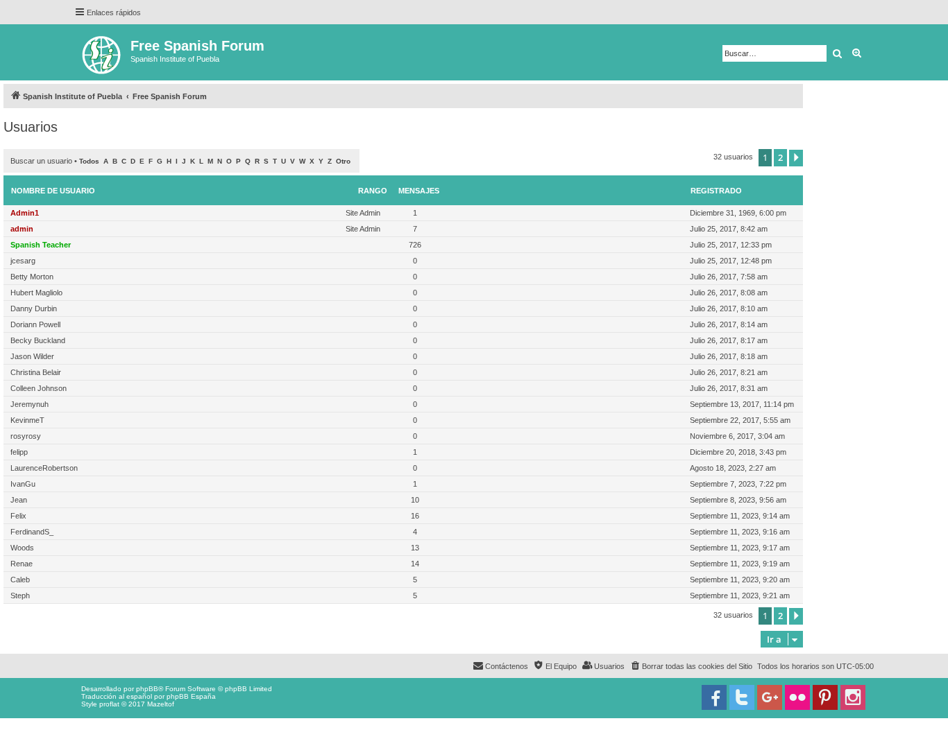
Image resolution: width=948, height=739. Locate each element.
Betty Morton (31, 276)
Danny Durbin (33, 308)
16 (415, 516)
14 (415, 563)
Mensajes (418, 190)
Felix (18, 516)
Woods (22, 548)
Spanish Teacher (40, 245)
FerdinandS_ (31, 532)
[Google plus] (769, 697)
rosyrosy (25, 436)
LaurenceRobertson (44, 468)
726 (415, 245)
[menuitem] (690, 666)
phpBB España (191, 696)
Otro (343, 161)
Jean (18, 500)
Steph (20, 595)
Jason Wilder (32, 356)
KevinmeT (27, 420)
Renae (21, 563)
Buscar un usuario (41, 161)
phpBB (147, 689)
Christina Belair (35, 372)
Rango (372, 190)
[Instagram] (852, 697)
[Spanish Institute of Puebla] (102, 52)
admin (21, 229)
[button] (796, 158)
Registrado (716, 190)
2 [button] (780, 157)
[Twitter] (741, 697)
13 (415, 548)
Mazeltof (160, 704)
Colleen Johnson (38, 388)
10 (415, 500)
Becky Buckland (37, 340)
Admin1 (24, 213)
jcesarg (22, 261)
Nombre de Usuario (53, 190)
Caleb (20, 579)
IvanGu (22, 484)
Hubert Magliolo (36, 292)
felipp (19, 452)
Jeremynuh (29, 404)
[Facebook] (714, 697)
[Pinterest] (825, 697)
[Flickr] (797, 697)
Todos (89, 161)
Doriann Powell (35, 324)
